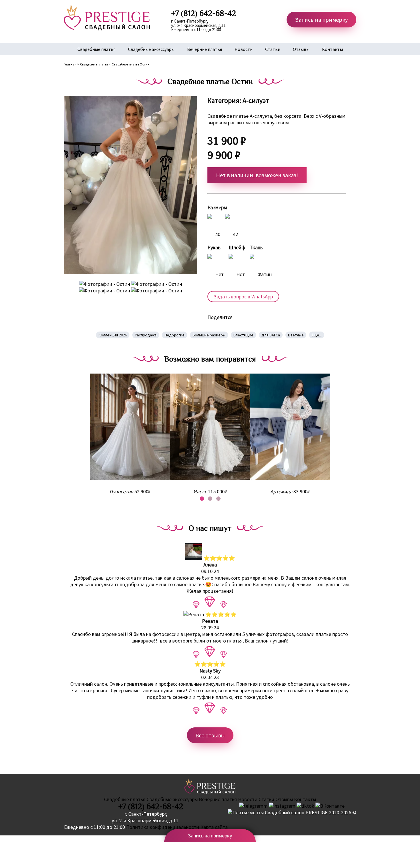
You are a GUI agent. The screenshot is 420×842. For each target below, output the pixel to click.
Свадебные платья (96, 49)
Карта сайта (214, 827)
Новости (244, 49)
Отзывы (301, 49)
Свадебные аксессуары (151, 49)
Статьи (272, 49)
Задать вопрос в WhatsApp (243, 296)
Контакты (332, 49)
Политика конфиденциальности (162, 827)
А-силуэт (256, 100)
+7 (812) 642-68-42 (150, 807)
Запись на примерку (321, 19)
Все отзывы (210, 735)
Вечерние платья (204, 49)
